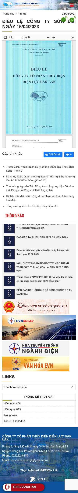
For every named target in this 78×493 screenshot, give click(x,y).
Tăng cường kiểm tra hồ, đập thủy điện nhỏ (32, 205)
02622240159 (24, 487)
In (70, 154)
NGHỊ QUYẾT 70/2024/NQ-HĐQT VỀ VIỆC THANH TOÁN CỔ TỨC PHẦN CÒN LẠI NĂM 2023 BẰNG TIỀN (42, 260)
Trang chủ (8, 13)
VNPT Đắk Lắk (49, 470)
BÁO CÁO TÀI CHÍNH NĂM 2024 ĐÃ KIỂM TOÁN (42, 230)
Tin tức (22, 13)
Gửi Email (54, 154)
